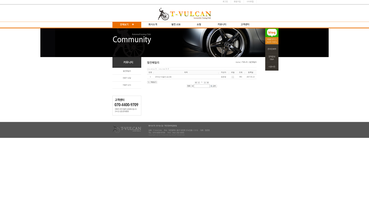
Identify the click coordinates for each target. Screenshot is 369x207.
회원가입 (237, 1)
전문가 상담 (127, 78)
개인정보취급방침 (170, 126)
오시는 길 (159, 126)
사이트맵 (250, 1)
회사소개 (152, 24)
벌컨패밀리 (127, 71)
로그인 (225, 1)
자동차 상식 (127, 85)
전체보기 (124, 24)
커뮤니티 (222, 24)
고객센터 (245, 24)
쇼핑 (199, 24)
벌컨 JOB (175, 24)
